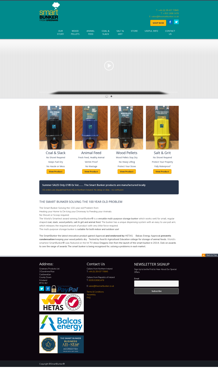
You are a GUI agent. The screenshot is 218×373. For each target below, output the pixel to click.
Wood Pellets (75, 32)
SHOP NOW (158, 22)
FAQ (88, 297)
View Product (55, 171)
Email (136, 278)
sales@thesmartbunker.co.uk (101, 286)
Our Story (60, 32)
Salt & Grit (120, 32)
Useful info (151, 30)
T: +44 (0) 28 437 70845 (167, 10)
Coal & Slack (105, 32)
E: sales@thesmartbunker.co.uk (164, 16)
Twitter (176, 22)
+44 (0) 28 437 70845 (98, 271)
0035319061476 (96, 280)
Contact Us (170, 32)
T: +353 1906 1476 (170, 13)
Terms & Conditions (95, 292)
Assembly (91, 294)
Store (134, 30)
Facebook (170, 22)
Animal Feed (91, 32)
